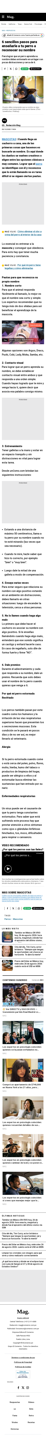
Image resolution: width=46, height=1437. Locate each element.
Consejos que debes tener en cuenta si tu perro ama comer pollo (21, 898)
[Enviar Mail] (3, 125)
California (12, 24)
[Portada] (23, 1316)
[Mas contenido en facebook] (18, 1387)
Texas (20, 24)
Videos (31, 1402)
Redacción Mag (13, 125)
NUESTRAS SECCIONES (23, 1396)
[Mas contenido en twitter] (23, 1387)
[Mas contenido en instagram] (27, 1387)
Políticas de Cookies (23, 1367)
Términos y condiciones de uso (23, 1358)
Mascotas (18, 919)
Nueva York (28, 24)
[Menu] (4, 17)
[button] (8, 868)
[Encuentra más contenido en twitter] (10, 68)
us (15, 1409)
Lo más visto (10, 929)
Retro (31, 1415)
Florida (3, 24)
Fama (15, 1415)
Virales (15, 1422)
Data (31, 1409)
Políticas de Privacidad (23, 1362)
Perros (7, 919)
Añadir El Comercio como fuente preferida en (23, 35)
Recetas (31, 1422)
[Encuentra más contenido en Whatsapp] (16, 68)
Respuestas (15, 1402)
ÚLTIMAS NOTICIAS (13, 1216)
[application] (23, 863)
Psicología (38, 24)
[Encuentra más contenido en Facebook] (5, 68)
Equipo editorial (23, 1318)
